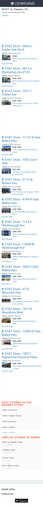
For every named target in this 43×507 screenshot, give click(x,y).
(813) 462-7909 (7, 155)
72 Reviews (15, 229)
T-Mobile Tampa (8, 450)
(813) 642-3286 (7, 326)
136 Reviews (15, 338)
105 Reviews (15, 361)
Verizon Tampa (8, 458)
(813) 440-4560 (17, 304)
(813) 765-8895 (17, 194)
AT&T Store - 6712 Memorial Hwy (15, 290)
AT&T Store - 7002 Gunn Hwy (19, 161)
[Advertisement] (21, 26)
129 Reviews (15, 187)
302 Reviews (15, 274)
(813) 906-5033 (7, 239)
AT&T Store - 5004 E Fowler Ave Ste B (17, 47)
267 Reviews (15, 144)
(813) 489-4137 (7, 262)
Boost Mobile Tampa (10, 465)
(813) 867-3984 (7, 217)
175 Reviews (15, 296)
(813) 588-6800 (7, 64)
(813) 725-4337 (17, 174)
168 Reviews (15, 251)
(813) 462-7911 (17, 106)
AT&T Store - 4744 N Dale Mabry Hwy (20, 201)
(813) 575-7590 (7, 371)
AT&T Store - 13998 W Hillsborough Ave (18, 246)
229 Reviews (15, 98)
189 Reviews (15, 167)
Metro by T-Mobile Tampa (12, 442)
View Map (5, 15)
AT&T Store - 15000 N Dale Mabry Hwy (21, 333)
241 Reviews (15, 316)
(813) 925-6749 (7, 86)
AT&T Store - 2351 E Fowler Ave (17, 92)
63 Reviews (15, 76)
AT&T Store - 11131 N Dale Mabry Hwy (21, 139)
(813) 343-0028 (7, 349)
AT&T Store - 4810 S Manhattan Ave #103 (17, 70)
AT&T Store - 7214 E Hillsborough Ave (17, 223)
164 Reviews (15, 53)
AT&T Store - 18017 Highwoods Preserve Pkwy (19, 355)
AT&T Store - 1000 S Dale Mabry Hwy (20, 268)
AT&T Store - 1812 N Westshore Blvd (17, 310)
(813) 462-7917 (7, 284)
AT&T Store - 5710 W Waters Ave (17, 181)
